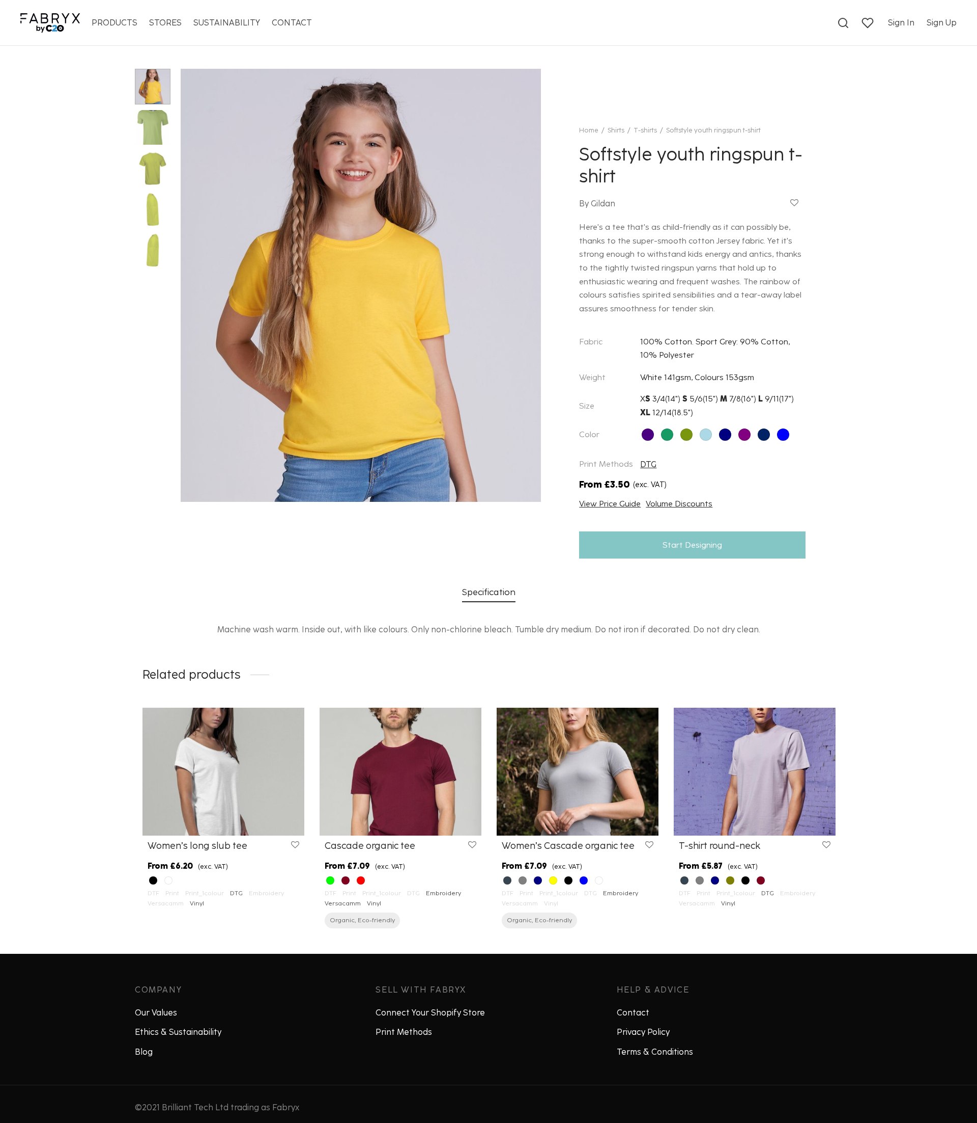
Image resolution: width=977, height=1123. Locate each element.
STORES (165, 23)
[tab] (488, 592)
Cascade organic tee (370, 845)
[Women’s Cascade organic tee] (577, 772)
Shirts (616, 130)
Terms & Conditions (655, 1052)
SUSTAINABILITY (226, 23)
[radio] (647, 434)
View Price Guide (610, 504)
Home (588, 130)
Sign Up (942, 23)
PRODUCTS (114, 23)
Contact (633, 1013)
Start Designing (692, 545)
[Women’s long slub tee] (223, 772)
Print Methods (404, 1032)
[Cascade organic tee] (400, 772)
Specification (488, 591)
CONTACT (292, 23)
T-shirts (645, 130)
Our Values (156, 1013)
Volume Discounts (679, 504)
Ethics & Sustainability (178, 1032)
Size (586, 406)
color (589, 434)
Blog (144, 1052)
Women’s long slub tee (197, 845)
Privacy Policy (643, 1032)
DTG (648, 464)
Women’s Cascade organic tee (568, 845)
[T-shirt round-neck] (755, 772)
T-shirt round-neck (719, 845)
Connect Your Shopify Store (430, 1013)
